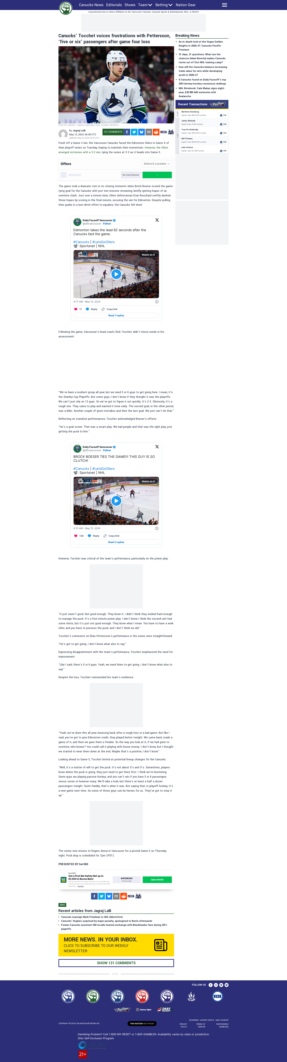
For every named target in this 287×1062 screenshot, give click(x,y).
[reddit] (156, 132)
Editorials (114, 5)
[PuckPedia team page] (170, 132)
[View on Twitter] (157, 222)
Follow (107, 223)
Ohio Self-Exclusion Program (96, 1038)
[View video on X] (116, 274)
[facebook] (127, 132)
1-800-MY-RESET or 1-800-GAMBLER (132, 1034)
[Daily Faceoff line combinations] (163, 132)
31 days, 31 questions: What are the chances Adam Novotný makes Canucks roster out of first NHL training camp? (202, 58)
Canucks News (91, 5)
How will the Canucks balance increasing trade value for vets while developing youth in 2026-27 (203, 71)
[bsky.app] (141, 132)
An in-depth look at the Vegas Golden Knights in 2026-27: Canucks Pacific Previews (201, 46)
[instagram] (216, 985)
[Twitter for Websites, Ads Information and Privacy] (157, 302)
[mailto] (148, 132)
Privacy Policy (183, 1025)
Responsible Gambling (222, 1025)
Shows (130, 5)
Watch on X (148, 254)
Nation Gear (186, 5)
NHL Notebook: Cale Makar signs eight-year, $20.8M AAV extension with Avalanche (202, 92)
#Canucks (81, 242)
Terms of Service (200, 1025)
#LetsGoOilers (103, 242)
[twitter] (134, 132)
